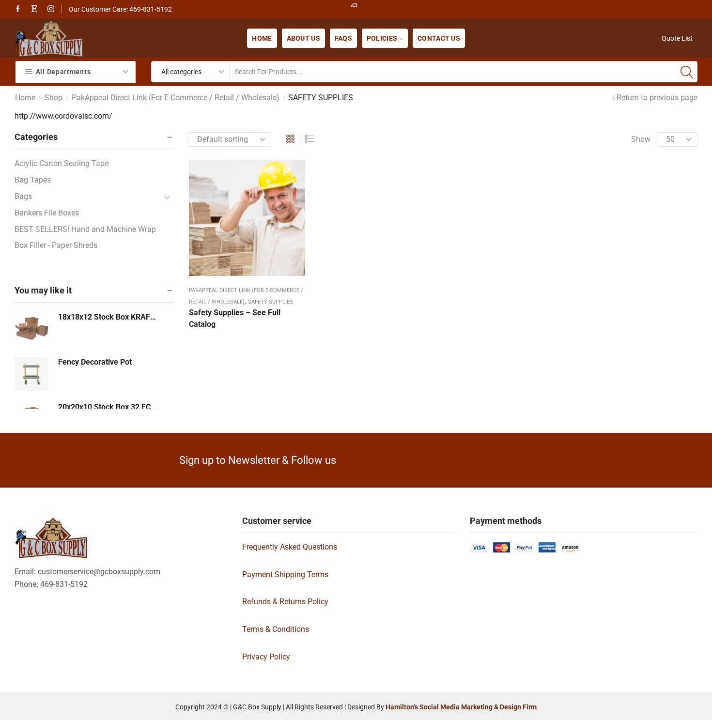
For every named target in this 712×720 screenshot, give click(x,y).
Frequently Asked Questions (289, 546)
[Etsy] (34, 9)
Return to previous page (657, 97)
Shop (53, 97)
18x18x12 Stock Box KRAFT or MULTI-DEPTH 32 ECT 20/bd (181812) (107, 317)
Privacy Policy (266, 656)
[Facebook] (18, 9)
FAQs (343, 38)
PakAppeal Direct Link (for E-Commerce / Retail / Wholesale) (175, 97)
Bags (23, 196)
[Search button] (687, 71)
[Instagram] (50, 9)
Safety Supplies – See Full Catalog (234, 318)
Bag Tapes (33, 179)
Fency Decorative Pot (95, 362)
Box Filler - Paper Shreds (56, 245)
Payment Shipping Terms (285, 574)
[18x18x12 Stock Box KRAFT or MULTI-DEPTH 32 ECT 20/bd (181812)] (31, 329)
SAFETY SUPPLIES (270, 302)
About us (303, 38)
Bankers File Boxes (47, 212)
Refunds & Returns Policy (285, 601)
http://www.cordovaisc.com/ (63, 116)
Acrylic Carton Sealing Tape (61, 163)
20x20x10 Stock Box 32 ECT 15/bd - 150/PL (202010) (107, 407)
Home (262, 38)
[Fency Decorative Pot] (31, 374)
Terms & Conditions (275, 629)
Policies (382, 38)
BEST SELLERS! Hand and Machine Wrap (85, 229)
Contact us (439, 38)
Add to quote (238, 222)
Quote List (677, 38)
